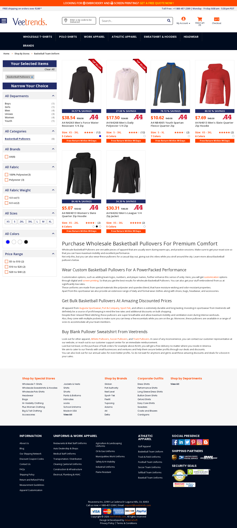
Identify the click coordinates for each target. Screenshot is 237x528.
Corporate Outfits (150, 378)
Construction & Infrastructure (67, 469)
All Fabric (12, 167)
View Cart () (199, 24)
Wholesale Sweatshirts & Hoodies (39, 387)
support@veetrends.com (138, 505)
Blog (22, 448)
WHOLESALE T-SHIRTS (37, 37)
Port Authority (111, 387)
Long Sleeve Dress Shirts (150, 391)
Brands (28, 45)
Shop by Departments (186, 378)
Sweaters (142, 406)
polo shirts (68, 37)
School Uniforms (72, 406)
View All (68, 414)
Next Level (110, 391)
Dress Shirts (144, 384)
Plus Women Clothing (33, 406)
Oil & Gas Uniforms (105, 451)
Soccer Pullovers (119, 338)
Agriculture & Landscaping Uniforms (109, 445)
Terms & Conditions (127, 523)
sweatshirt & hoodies (160, 37)
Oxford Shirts (144, 399)
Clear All (49, 69)
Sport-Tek (125, 308)
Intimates (69, 399)
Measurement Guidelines (32, 485)
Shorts (67, 391)
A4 (106, 410)
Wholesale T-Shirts (32, 384)
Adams (109, 406)
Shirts (66, 387)
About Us (24, 443)
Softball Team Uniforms (149, 472)
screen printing (91, 280)
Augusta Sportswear (90, 308)
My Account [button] (182, 23)
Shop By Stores (22, 53)
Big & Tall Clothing (32, 410)
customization (211, 277)
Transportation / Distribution (67, 458)
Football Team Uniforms (150, 462)
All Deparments (17, 96)
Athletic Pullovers (100, 338)
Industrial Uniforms (105, 466)
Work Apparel (94, 37)
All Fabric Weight (18, 190)
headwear (191, 37)
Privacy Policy (107, 523)
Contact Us (25, 464)
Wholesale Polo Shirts (33, 391)
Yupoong (109, 403)
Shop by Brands (116, 378)
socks (67, 403)
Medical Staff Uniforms (64, 453)
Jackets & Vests (72, 384)
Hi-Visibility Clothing (33, 403)
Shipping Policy (27, 474)
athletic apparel (124, 37)
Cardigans (143, 414)
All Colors (12, 234)
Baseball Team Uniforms (150, 477)
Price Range (14, 254)
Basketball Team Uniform (150, 451)
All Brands (12, 149)
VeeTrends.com (117, 516)
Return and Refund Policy (32, 479)
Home (6, 53)
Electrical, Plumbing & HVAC (67, 474)
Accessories (28, 414)
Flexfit (107, 399)
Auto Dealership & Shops (65, 448)
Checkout (216, 23)
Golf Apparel (144, 446)
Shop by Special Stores (38, 378)
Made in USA (70, 410)
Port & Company (110, 308)
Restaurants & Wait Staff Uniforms (70, 443)
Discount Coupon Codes (32, 458)
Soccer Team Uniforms (149, 467)
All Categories (15, 131)
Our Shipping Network (30, 453)
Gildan (108, 384)
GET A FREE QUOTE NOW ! (157, 3)
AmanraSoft (131, 520)
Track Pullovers (141, 338)
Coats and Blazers (147, 410)
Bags (25, 399)
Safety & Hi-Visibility (105, 461)
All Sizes (11, 213)
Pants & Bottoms (72, 395)
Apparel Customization (31, 490)
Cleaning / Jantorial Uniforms (67, 464)
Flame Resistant (103, 472)
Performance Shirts (148, 387)
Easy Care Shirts (146, 403)
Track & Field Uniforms (149, 456)
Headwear (27, 395)
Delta (107, 414)
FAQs (22, 469)
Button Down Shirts (147, 395)
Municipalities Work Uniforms (110, 456)
